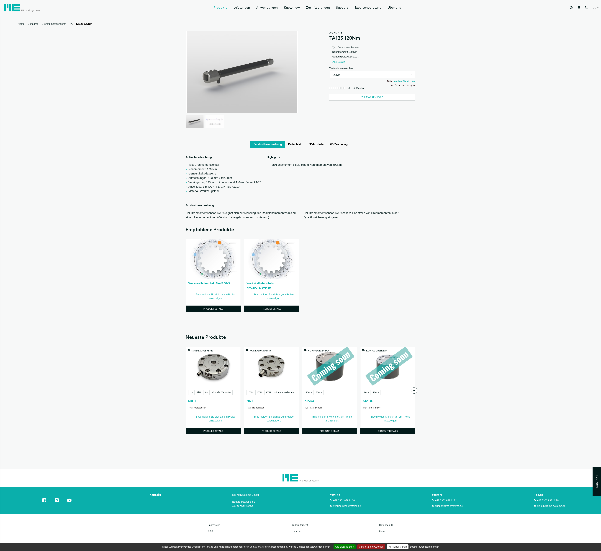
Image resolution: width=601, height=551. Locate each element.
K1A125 (368, 401)
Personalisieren (397, 546)
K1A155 (309, 401)
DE (595, 8)
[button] (195, 121)
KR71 (250, 401)
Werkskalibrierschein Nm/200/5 (209, 283)
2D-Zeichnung (339, 144)
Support (342, 8)
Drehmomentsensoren (54, 24)
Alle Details (338, 62)
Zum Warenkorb (372, 97)
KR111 (192, 401)
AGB (210, 531)
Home (21, 24)
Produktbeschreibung (268, 144)
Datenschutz (386, 525)
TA (71, 24)
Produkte (220, 8)
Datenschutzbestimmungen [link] (424, 546)
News (382, 531)
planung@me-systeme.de (551, 506)
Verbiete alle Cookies (371, 546)
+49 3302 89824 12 (446, 500)
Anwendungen (267, 8)
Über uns (394, 8)
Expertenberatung (367, 8)
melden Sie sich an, (404, 81)
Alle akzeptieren (344, 546)
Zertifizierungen (318, 8)
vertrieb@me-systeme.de (347, 506)
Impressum (214, 525)
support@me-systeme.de (449, 506)
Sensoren (33, 24)
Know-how (292, 8)
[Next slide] (414, 390)
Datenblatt (295, 144)
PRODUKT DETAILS (213, 309)
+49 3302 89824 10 (344, 500)
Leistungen (242, 8)
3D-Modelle (316, 144)
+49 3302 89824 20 (548, 500)
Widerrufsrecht (300, 525)
